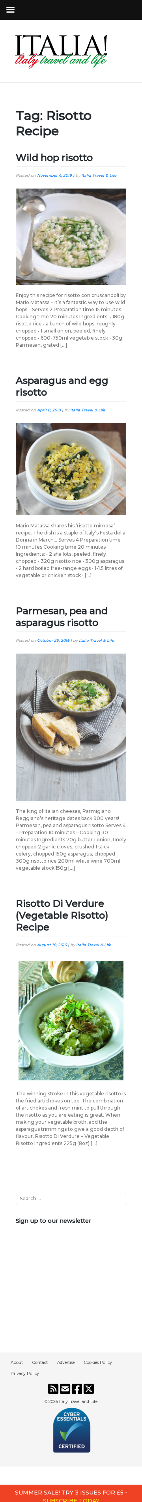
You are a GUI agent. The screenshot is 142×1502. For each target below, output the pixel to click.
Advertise (66, 1362)
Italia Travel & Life (98, 175)
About (17, 1362)
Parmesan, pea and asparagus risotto (62, 616)
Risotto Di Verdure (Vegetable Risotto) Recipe (62, 915)
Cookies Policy (98, 1362)
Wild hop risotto (54, 157)
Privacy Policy (25, 1373)
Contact (40, 1362)
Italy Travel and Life (78, 1401)
